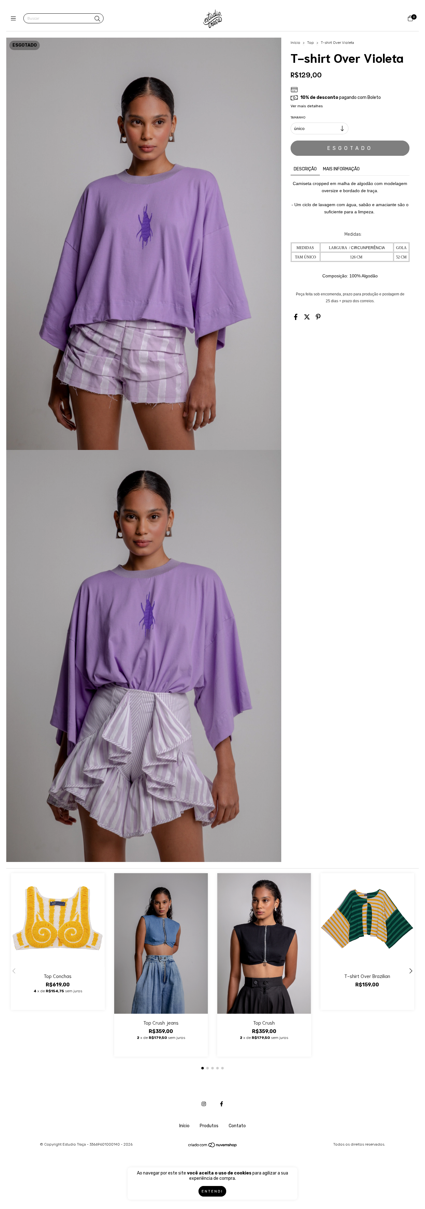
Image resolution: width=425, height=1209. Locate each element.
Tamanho (298, 117)
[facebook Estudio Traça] (221, 1104)
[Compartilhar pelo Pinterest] (318, 317)
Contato (237, 1125)
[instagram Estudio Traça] (203, 1104)
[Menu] (14, 19)
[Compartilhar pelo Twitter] (307, 317)
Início (295, 42)
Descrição (305, 169)
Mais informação (341, 169)
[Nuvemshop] (213, 1146)
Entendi (212, 1191)
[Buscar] (97, 19)
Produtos (209, 1125)
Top (310, 42)
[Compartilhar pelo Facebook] (296, 317)
